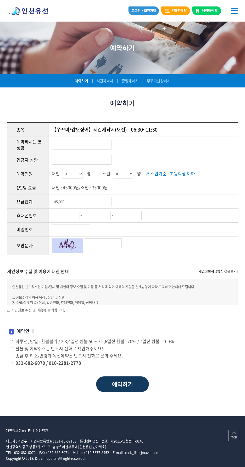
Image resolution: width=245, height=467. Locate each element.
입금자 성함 (27, 160)
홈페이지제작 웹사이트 (102, 458)
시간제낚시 (104, 81)
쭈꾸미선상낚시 (158, 81)
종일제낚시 (130, 81)
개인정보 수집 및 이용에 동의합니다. (38, 310)
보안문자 (25, 245)
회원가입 (150, 11)
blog (121, 458)
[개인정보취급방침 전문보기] (217, 271)
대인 (56, 173)
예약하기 (81, 81)
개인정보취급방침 (18, 430)
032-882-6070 (25, 452)
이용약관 (42, 430)
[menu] (234, 10)
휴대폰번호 (27, 215)
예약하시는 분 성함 (29, 144)
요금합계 (25, 201)
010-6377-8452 (97, 452)
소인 (106, 173)
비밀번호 (25, 229)
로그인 (135, 11)
